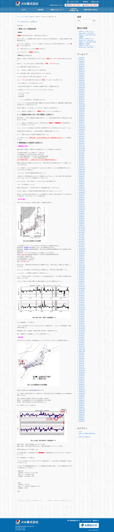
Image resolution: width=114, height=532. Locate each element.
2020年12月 (82, 168)
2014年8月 (81, 292)
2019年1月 (81, 204)
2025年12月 (82, 71)
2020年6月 (81, 178)
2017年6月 (81, 237)
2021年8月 (81, 154)
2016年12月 (82, 248)
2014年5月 (81, 297)
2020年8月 (81, 175)
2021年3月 (81, 162)
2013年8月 (81, 313)
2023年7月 (81, 113)
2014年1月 (81, 304)
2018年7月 (81, 215)
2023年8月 (81, 112)
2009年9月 (81, 395)
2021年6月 (81, 157)
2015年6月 (81, 276)
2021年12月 (82, 147)
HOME (23, 10)
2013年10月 (82, 309)
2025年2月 (81, 80)
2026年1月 (81, 70)
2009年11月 (82, 391)
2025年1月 (81, 82)
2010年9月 (81, 374)
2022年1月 (81, 145)
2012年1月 (81, 346)
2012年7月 (81, 335)
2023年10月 (82, 108)
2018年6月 (81, 216)
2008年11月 (82, 410)
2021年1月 (81, 166)
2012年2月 (81, 344)
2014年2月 (81, 302)
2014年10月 (82, 288)
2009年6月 (81, 400)
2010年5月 (81, 381)
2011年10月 (82, 351)
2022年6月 (81, 136)
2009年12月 (82, 389)
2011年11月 (82, 349)
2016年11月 (82, 250)
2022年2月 (81, 143)
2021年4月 (81, 161)
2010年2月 (81, 386)
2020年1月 (81, 187)
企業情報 (40, 10)
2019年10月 (82, 192)
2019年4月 (81, 199)
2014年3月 (81, 300)
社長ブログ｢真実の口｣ (30, 16)
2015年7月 (81, 274)
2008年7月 (81, 416)
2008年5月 (81, 419)
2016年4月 (81, 258)
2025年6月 (81, 73)
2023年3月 (81, 120)
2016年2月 (81, 262)
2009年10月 (82, 393)
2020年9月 (81, 173)
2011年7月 (81, 356)
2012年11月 (82, 328)
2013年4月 (81, 320)
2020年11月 (82, 169)
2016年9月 (81, 253)
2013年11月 (82, 307)
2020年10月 (82, 171)
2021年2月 (81, 164)
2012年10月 (82, 330)
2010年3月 (81, 384)
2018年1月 (81, 225)
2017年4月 (81, 241)
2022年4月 (81, 140)
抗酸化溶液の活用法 (90, 10)
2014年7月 (81, 293)
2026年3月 (81, 66)
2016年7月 (81, 257)
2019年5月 (81, 197)
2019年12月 (82, 188)
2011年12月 (82, 348)
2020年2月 (81, 185)
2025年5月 (81, 75)
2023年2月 (81, 122)
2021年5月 (81, 159)
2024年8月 (81, 91)
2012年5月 (81, 339)
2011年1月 (81, 367)
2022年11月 (82, 127)
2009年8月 (81, 396)
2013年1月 (81, 325)
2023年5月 (81, 117)
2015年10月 (82, 269)
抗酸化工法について (57, 10)
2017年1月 (81, 246)
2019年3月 (81, 201)
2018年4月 (81, 220)
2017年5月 (81, 239)
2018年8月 (81, 213)
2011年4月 (81, 361)
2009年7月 (81, 398)
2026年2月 (81, 68)
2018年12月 (82, 206)
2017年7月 (81, 236)
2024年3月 (81, 99)
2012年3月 (81, 342)
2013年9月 (81, 311)
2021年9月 (81, 152)
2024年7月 (81, 92)
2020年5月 (81, 180)
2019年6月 (81, 195)
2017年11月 (82, 229)
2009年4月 (81, 402)
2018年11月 (82, 208)
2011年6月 (81, 358)
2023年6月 (81, 115)
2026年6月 (81, 61)
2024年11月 (82, 85)
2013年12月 (82, 306)
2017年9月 (81, 232)
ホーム (18, 16)
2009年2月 (81, 405)
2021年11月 (82, 148)
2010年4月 (81, 382)
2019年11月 (82, 190)
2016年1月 (81, 264)
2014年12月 (82, 286)
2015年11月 (82, 267)
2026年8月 (81, 57)
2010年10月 (82, 372)
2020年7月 (81, 176)
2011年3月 (81, 363)
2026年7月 (81, 59)
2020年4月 (81, 181)
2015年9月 (81, 271)
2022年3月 (81, 141)
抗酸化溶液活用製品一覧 (73, 10)
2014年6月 (81, 295)
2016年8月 (81, 255)
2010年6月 (81, 379)
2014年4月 (81, 299)
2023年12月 (82, 105)
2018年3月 (81, 222)
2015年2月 (81, 283)
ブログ (22, 16)
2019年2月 (81, 202)
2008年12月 (82, 409)
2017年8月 (81, 234)
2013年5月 (81, 318)
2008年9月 (81, 412)
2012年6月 (81, 337)
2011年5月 (81, 360)
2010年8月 (81, 375)
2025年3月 (81, 78)
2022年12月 (82, 126)
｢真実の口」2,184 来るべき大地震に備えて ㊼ (30, 500)
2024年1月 (81, 103)
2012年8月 (81, 334)
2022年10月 (82, 129)
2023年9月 (81, 110)
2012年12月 (82, 327)
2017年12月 (82, 227)
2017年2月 (81, 244)
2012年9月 (81, 332)
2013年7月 (81, 314)
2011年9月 (81, 353)
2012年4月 (81, 341)
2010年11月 (82, 370)
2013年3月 (81, 321)
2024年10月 (82, 87)
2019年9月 (81, 194)
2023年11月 (82, 106)
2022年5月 (81, 138)
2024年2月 (81, 101)
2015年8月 (81, 272)
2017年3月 (81, 243)
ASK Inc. (36, 21)
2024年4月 (81, 98)
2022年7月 (81, 134)
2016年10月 (82, 251)
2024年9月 (81, 89)
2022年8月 (81, 133)
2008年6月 (81, 417)
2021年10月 (82, 150)
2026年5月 (81, 63)
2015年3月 (81, 281)
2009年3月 (81, 403)
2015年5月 (81, 278)
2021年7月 (81, 155)
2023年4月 (81, 119)
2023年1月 (81, 124)
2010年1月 (81, 388)
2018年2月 (81, 223)
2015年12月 (82, 265)
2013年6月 (81, 316)
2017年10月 (82, 230)
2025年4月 (81, 77)
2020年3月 (81, 183)
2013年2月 (81, 323)
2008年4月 (81, 421)
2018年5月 (81, 218)
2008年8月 (81, 414)
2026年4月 (81, 64)
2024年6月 (81, 94)
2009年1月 (81, 407)
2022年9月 (81, 131)
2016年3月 (81, 260)
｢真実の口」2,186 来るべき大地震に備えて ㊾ (59, 500)
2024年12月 (82, 84)
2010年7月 (81, 377)
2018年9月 (81, 211)
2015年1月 (81, 285)
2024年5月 (81, 96)
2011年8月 (81, 354)
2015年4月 (81, 279)
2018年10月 (82, 209)
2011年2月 (81, 365)
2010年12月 (82, 368)
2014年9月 (81, 290)
